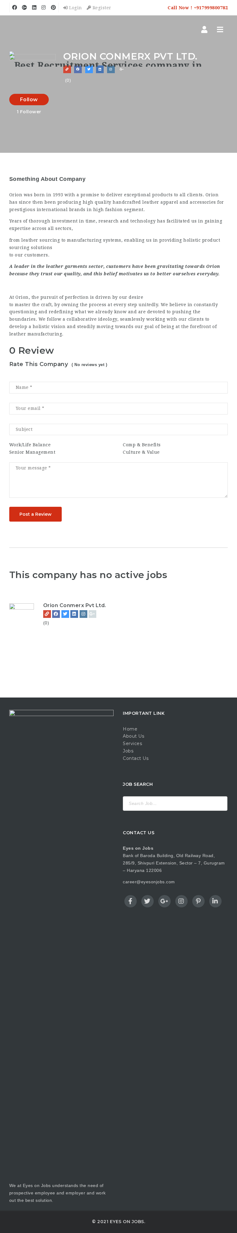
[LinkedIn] (74, 614)
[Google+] (92, 614)
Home (130, 729)
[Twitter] (65, 614)
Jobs (128, 751)
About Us (133, 736)
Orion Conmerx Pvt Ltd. (74, 605)
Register (101, 7)
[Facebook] (56, 614)
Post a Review (35, 514)
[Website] (47, 614)
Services (132, 743)
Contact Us (135, 758)
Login (75, 7)
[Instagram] (83, 614)
